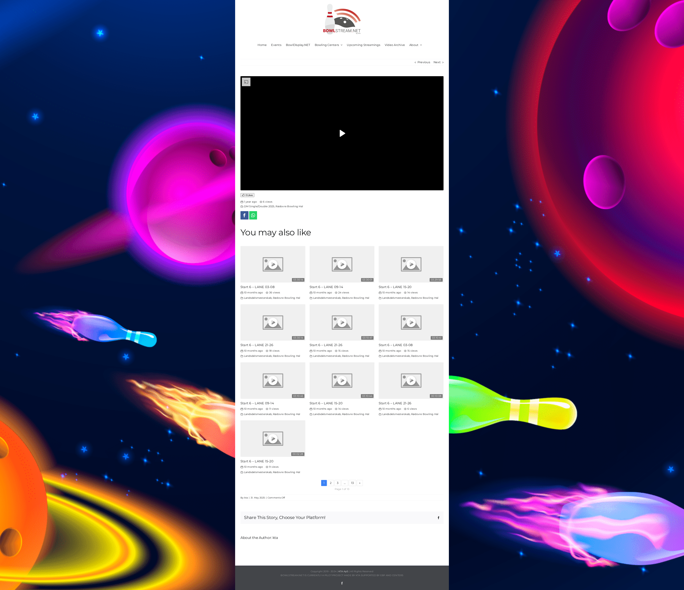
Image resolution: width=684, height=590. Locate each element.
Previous (424, 62)
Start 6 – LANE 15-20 (395, 287)
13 (352, 483)
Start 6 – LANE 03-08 (257, 287)
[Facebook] (244, 215)
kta (246, 497)
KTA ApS (343, 571)
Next (437, 62)
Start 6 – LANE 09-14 (326, 287)
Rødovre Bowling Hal (289, 206)
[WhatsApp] (253, 215)
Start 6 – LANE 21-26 (256, 345)
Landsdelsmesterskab (258, 297)
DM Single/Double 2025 (259, 206)
